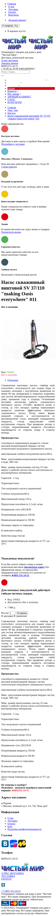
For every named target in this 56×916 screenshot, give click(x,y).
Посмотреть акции (11, 232)
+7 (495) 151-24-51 (11, 891)
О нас (10, 818)
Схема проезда (9, 166)
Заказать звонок (9, 63)
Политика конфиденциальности (24, 829)
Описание (12, 380)
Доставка (12, 821)
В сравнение (20, 616)
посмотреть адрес (34, 567)
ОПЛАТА (6, 879)
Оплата (11, 823)
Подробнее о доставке (13, 144)
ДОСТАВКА (8, 876)
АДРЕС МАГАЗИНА (12, 873)
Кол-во (5, 613)
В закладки (7, 616)
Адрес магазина (9, 60)
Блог (9, 826)
